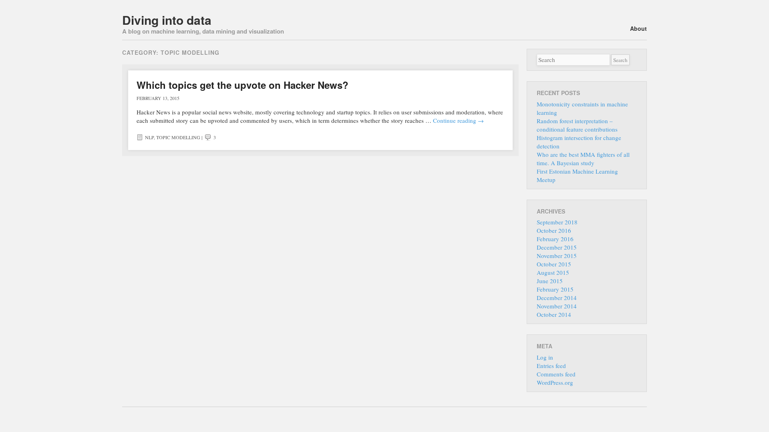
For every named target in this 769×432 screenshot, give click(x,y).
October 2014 (554, 314)
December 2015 (557, 247)
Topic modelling (178, 137)
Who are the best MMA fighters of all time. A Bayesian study (583, 158)
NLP (149, 137)
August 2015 (553, 272)
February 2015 (555, 289)
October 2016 (554, 230)
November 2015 (557, 256)
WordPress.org (555, 382)
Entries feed (551, 366)
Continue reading (458, 120)
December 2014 (557, 298)
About (638, 28)
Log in (545, 357)
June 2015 (550, 281)
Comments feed (556, 374)
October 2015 (554, 264)
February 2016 (555, 239)
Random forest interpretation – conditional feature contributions (577, 125)
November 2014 (557, 306)
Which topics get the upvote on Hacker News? (242, 85)
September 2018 (557, 222)
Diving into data (166, 19)
